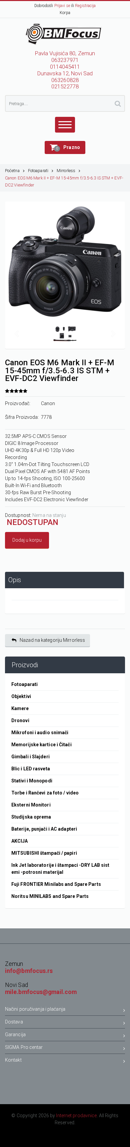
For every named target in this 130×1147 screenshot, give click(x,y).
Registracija (85, 5)
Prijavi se (62, 5)
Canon (48, 403)
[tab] (64, 580)
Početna (12, 170)
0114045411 (65, 67)
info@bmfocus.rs (29, 971)
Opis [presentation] (14, 580)
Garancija (15, 1034)
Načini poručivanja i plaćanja (35, 1009)
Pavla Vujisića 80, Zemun (65, 53)
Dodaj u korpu (27, 540)
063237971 (65, 60)
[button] (65, 147)
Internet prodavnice (76, 1115)
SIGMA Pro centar (24, 1047)
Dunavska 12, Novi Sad (65, 73)
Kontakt (13, 1060)
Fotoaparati (38, 170)
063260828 (65, 80)
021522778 (65, 86)
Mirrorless (66, 170)
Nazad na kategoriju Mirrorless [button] (52, 640)
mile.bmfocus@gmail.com (41, 992)
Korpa (65, 12)
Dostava (14, 1021)
